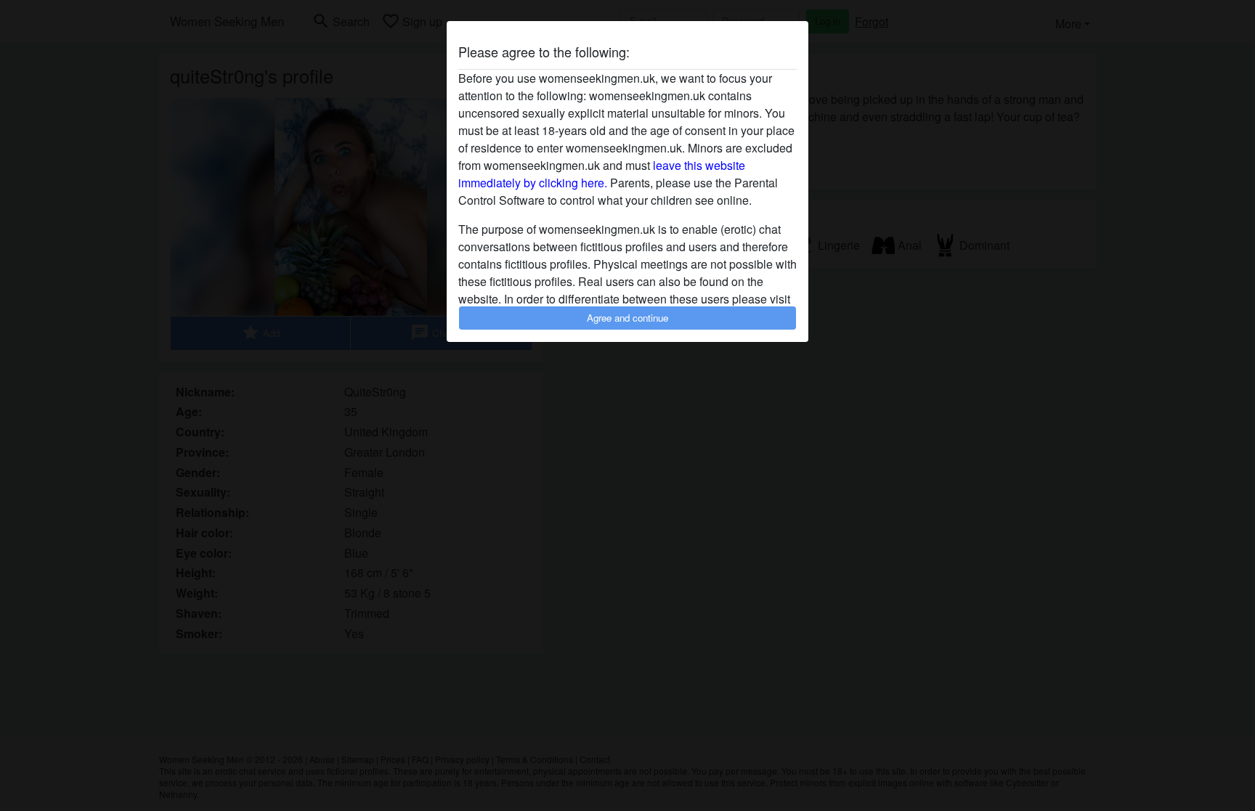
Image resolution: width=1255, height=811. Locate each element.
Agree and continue (627, 318)
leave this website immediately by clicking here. (601, 174)
